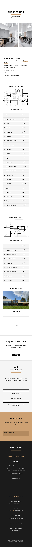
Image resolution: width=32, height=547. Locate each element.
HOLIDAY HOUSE (15, 332)
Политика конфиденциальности (16, 541)
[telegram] (7, 487)
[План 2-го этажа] (16, 228)
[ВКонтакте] (13, 355)
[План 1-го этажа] (16, 97)
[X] (19, 355)
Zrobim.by (11, 510)
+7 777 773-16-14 (13, 473)
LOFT (17, 325)
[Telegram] (15, 355)
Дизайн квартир (16, 393)
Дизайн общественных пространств (16, 405)
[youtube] (13, 487)
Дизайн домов (16, 398)
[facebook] (19, 487)
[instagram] (16, 487)
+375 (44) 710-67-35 (14, 504)
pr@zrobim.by (16, 530)
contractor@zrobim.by (16, 523)
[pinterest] (25, 487)
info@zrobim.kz (16, 478)
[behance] (10, 487)
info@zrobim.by (16, 508)
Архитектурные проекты (16, 387)
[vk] (22, 487)
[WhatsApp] (14, 476)
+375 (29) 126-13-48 (14, 518)
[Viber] (17, 355)
